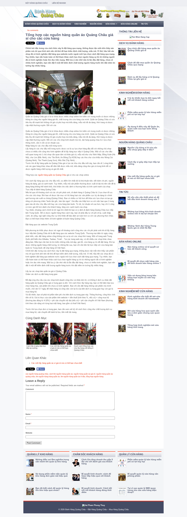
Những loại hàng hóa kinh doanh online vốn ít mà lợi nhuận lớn (144, 212)
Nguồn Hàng (96, 24)
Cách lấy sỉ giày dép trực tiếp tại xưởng (144, 163)
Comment (30, 389)
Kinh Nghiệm (80, 24)
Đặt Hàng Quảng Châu (37, 3)
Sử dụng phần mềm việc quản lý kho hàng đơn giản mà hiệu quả (52, 475)
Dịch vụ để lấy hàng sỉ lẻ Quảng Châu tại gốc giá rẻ (143, 78)
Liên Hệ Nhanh (59, 3)
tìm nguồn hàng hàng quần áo (48, 377)
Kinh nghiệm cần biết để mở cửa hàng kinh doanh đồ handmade (144, 297)
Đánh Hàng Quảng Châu (37, 24)
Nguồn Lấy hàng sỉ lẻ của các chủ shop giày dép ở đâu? (142, 148)
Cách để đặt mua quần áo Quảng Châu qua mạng (144, 63)
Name (29, 414)
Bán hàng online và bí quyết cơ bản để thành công (143, 248)
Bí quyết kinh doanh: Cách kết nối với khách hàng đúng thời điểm (97, 490)
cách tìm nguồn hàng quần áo (61, 374)
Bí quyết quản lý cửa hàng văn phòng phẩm (143, 475)
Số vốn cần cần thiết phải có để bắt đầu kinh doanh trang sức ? (143, 198)
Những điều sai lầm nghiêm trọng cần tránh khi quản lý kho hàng (52, 460)
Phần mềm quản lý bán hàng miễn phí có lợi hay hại (144, 113)
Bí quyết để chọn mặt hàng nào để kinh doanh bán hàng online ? (144, 262)
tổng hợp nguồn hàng (94, 377)
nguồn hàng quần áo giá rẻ (84, 374)
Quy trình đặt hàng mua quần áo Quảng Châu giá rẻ (144, 49)
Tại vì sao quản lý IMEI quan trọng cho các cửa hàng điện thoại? (142, 490)
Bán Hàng (111, 24)
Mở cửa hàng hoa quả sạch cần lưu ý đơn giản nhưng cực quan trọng (144, 313)
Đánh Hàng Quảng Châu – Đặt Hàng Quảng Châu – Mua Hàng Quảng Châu (97, 509)
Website (29, 433)
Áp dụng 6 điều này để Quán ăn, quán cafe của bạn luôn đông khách (144, 128)
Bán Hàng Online (129, 24)
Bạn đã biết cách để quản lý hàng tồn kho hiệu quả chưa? (52, 489)
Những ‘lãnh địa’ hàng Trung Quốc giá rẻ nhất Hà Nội (142, 227)
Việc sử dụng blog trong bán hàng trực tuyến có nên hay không (142, 277)
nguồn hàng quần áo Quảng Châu (52, 175)
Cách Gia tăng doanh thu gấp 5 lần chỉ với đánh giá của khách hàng (97, 461)
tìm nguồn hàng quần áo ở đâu (73, 377)
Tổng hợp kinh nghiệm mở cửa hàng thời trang (143, 326)
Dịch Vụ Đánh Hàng (61, 24)
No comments (32, 30)
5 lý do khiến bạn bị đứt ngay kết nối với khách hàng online (144, 99)
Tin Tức (144, 24)
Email (28, 424)
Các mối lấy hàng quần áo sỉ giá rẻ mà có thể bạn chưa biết (56, 363)
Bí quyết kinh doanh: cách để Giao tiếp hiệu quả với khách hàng (96, 476)
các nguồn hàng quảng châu (37, 374)
